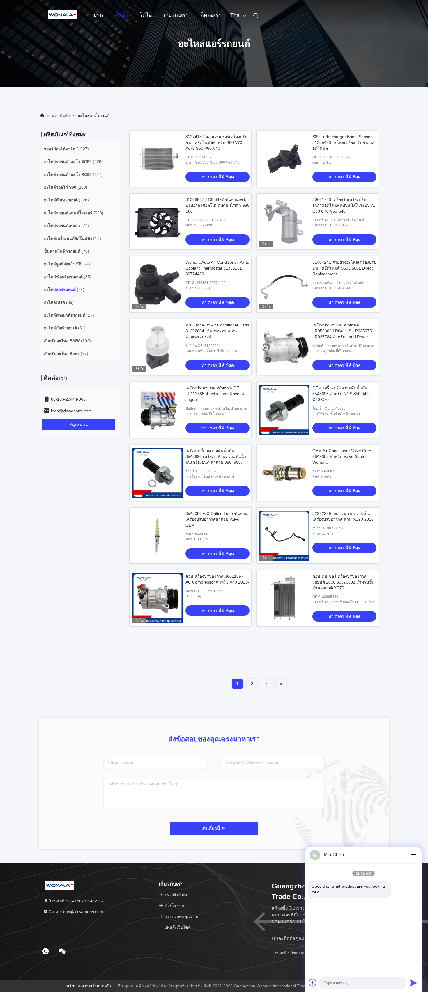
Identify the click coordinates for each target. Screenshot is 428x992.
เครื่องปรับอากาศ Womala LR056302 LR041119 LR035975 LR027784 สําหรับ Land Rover (342, 331)
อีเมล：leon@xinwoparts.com (75, 911)
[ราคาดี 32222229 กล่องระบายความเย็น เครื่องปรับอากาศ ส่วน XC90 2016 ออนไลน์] (284, 536)
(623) (73, 212)
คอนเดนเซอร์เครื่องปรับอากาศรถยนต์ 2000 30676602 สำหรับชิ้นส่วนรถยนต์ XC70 (343, 582)
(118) (72, 238)
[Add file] (313, 982)
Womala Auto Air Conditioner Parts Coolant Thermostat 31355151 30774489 (217, 268)
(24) (64, 289)
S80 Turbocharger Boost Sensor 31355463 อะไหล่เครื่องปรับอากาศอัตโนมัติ (343, 142)
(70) (66, 251)
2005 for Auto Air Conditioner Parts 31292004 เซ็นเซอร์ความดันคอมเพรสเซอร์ (217, 331)
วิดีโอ (145, 15)
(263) (65, 187)
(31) (65, 328)
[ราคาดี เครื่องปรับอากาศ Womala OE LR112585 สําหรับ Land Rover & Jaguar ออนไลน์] (157, 410)
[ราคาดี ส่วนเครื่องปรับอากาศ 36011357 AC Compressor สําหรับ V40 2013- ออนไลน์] (157, 598)
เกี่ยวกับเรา (176, 15)
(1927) (66, 149)
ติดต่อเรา (211, 15)
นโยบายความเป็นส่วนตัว (88, 986)
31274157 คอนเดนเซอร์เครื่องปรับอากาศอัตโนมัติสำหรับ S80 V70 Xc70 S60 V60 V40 (216, 142)
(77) (66, 225)
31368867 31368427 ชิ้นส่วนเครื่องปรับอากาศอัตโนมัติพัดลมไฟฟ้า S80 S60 (217, 205)
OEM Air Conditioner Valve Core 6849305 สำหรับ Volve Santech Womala (341, 456)
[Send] (413, 982)
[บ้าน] (62, 14)
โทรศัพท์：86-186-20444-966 (75, 901)
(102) (67, 340)
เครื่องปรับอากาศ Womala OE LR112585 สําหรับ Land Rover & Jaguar (215, 394)
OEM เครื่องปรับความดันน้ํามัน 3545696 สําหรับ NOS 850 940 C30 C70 (340, 394)
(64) (67, 264)
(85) (67, 276)
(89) (59, 302)
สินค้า (121, 15)
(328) (66, 200)
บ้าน (98, 15)
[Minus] (413, 854)
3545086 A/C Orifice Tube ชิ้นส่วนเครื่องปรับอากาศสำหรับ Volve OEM (216, 519)
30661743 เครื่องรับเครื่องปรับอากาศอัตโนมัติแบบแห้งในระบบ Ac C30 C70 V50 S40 (344, 205)
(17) (69, 315)
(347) (73, 174)
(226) (73, 161)
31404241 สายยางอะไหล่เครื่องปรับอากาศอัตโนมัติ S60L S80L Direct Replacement (344, 268)
